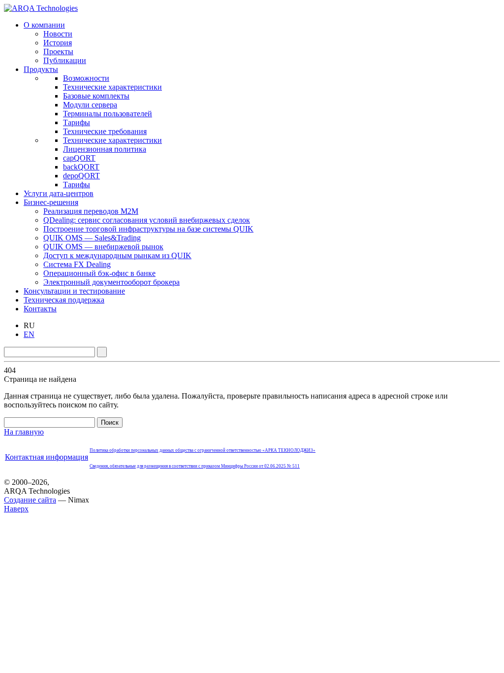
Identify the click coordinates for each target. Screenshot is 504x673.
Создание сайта (30, 500)
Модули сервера (90, 105)
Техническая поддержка (64, 300)
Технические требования (105, 131)
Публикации (64, 60)
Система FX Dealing (77, 264)
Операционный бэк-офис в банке (99, 273)
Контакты (40, 308)
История (57, 42)
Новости (57, 34)
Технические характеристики (112, 87)
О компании (44, 25)
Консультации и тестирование (74, 291)
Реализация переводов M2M (90, 211)
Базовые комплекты (96, 96)
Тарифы (76, 122)
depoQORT (81, 175)
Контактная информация (46, 457)
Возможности (86, 78)
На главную (24, 432)
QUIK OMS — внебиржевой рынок (103, 246)
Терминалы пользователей (107, 113)
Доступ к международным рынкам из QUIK (117, 255)
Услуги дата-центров (59, 193)
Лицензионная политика (104, 149)
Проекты (58, 51)
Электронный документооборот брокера (111, 282)
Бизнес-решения (51, 202)
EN (29, 334)
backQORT (81, 167)
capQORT (79, 158)
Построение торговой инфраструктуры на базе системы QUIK (148, 229)
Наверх (16, 509)
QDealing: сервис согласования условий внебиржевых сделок (146, 220)
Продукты (41, 69)
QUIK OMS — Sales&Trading (92, 238)
